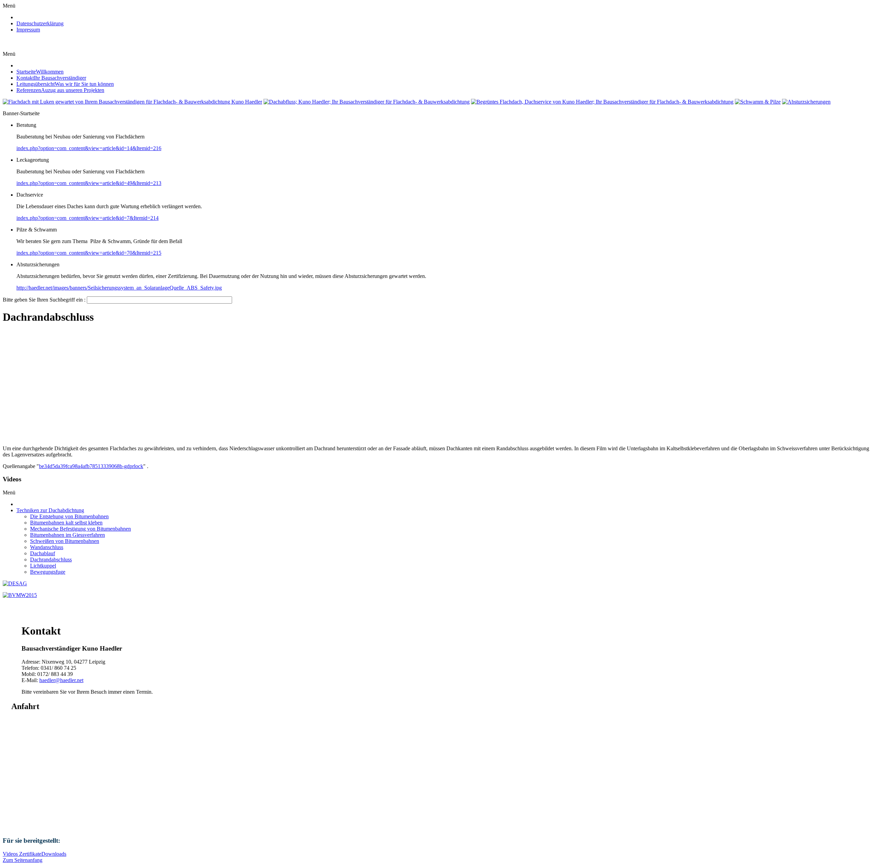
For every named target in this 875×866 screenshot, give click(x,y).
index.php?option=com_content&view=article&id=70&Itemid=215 (88, 253)
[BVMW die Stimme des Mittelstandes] (20, 595)
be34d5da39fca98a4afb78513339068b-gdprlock (91, 466)
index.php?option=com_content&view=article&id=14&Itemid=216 (88, 148)
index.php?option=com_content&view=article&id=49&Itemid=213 (88, 183)
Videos (11, 854)
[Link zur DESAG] (15, 583)
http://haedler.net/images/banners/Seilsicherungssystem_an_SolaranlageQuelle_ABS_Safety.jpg (119, 288)
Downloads (53, 854)
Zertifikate (30, 854)
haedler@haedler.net (61, 680)
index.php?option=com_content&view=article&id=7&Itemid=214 (87, 218)
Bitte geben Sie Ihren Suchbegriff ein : (45, 300)
